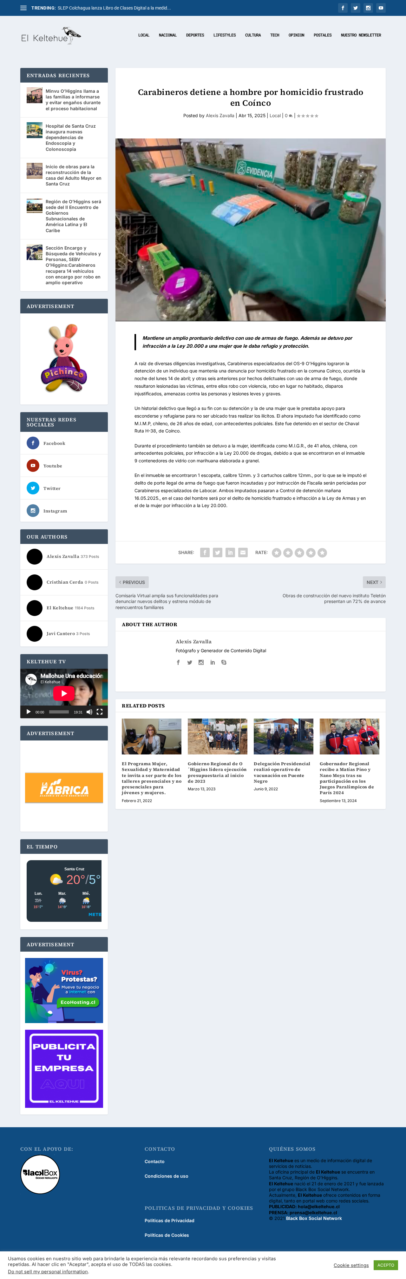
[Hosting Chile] (64, 991)
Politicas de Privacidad (169, 1220)
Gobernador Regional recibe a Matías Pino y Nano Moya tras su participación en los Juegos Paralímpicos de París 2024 (347, 778)
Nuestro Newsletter (361, 35)
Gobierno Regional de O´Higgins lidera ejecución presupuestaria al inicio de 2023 (217, 772)
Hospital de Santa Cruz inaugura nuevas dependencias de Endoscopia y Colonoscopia (71, 137)
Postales (322, 35)
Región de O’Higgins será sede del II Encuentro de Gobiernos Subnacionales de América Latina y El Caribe (73, 216)
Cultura (253, 35)
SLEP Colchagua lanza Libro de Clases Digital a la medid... (114, 7)
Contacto (155, 1161)
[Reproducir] (28, 712)
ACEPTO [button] (385, 1265)
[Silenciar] (89, 712)
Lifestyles (224, 35)
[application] (64, 693)
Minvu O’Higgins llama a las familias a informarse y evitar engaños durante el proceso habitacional (73, 99)
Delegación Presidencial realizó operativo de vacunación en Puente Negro (282, 772)
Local (143, 35)
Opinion (296, 35)
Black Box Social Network (314, 1218)
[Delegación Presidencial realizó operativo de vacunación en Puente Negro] (283, 736)
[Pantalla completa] (99, 712)
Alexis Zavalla (220, 115)
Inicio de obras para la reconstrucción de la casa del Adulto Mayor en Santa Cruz (74, 175)
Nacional (168, 35)
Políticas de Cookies (167, 1235)
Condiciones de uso (166, 1176)
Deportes (195, 35)
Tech (274, 35)
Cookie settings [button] (351, 1265)
